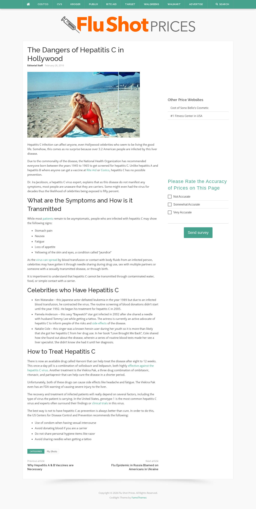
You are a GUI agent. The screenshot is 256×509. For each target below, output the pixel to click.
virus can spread (46, 260)
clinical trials (100, 403)
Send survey (198, 232)
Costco (43, 4)
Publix (93, 4)
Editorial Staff (35, 65)
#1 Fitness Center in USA (186, 116)
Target (130, 4)
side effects (99, 323)
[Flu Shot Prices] (128, 24)
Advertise (196, 4)
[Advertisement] (198, 69)
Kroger (75, 4)
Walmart (174, 4)
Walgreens (151, 4)
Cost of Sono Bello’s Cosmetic (190, 108)
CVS (59, 4)
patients (48, 218)
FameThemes (139, 497)
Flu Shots (52, 451)
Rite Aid (111, 4)
